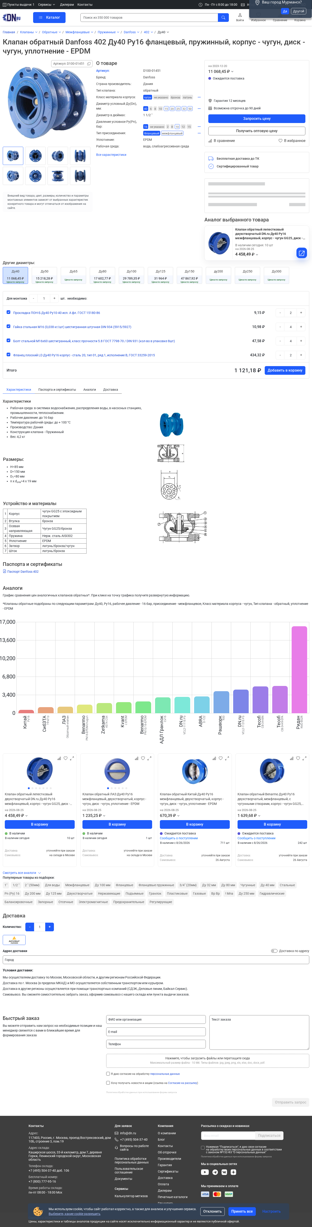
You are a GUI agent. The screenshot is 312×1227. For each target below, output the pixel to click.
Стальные (287, 885)
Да (285, 11)
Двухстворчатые (80, 893)
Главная (9, 32)
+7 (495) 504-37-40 (134, 1139)
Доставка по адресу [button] (294, 951)
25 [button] (178, 108)
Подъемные (134, 893)
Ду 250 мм (246, 893)
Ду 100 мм (102, 885)
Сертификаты (168, 1171)
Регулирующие (161, 902)
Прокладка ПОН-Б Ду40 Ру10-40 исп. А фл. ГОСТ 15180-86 (56, 313)
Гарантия (165, 1165)
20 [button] (172, 108)
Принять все (242, 1211)
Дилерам (67, 4)
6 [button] (151, 108)
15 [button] (166, 108)
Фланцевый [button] (151, 133)
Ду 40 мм (267, 885)
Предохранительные (128, 902)
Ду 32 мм (209, 885)
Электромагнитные (93, 902)
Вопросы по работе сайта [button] (134, 1147)
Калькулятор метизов (131, 1196)
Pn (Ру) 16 (12, 893)
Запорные (45, 902)
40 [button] (145, 108)
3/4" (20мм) (188, 885)
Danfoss (130, 32)
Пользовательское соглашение (129, 1170)
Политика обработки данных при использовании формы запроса (141, 1092)
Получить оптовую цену (257, 131)
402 (146, 32)
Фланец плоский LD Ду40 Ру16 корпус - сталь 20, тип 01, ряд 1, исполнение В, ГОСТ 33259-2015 (84, 355)
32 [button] (184, 108)
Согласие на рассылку (182, 1083)
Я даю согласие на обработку (145, 1074)
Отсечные (65, 902)
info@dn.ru (128, 1133)
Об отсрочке (167, 1152)
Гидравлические (272, 893)
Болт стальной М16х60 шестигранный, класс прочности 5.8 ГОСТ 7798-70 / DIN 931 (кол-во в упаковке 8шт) (94, 341)
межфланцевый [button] (172, 133)
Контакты (85, 4)
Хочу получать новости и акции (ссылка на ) (154, 1083)
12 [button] (183, 126)
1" (6, 885)
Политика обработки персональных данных (132, 1160)
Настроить (271, 1211)
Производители (169, 1158)
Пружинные (107, 32)
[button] (47, 4)
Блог (161, 1139)
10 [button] (160, 108)
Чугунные (248, 885)
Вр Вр (215, 893)
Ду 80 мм (228, 885)
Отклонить (212, 1211)
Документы (123, 1179)
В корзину (39, 824)
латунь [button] (187, 97)
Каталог (53, 17)
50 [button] (190, 108)
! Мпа (229, 893)
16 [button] (145, 126)
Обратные (49, 32)
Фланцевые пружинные (156, 885)
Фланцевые (124, 885)
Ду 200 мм (32, 893)
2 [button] (168, 126)
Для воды (52, 885)
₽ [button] (228, 71)
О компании (167, 1133)
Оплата (163, 1184)
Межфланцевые (78, 32)
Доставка (165, 1178)
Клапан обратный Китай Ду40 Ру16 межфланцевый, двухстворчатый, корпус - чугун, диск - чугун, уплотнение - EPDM (192, 799)
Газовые (199, 893)
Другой (298, 11)
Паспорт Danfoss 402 (23, 571)
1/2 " (16, 885)
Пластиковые (177, 893)
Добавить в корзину (285, 370)
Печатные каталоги (173, 1197)
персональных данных (165, 1074)
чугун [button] (147, 97)
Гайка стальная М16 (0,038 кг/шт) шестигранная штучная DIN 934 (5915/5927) (72, 327)
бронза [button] (175, 97)
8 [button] (155, 108)
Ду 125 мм (53, 893)
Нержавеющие (109, 893)
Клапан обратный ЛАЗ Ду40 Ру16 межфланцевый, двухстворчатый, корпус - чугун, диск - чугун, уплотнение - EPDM (114, 799)
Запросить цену (257, 118)
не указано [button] (161, 97)
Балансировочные (18, 902)
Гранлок (155, 893)
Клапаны (27, 32)
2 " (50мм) (32, 885)
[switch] (274, 951)
